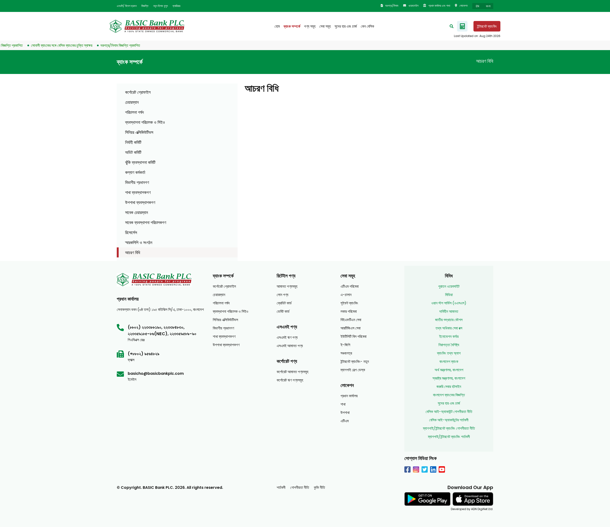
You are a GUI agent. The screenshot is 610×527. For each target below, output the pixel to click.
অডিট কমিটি (133, 152)
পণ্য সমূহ (309, 26)
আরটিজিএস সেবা (351, 328)
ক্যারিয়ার (176, 6)
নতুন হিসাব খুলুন (160, 6)
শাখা (343, 404)
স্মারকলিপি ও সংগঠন (138, 242)
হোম (277, 26)
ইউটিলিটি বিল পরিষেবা (353, 336)
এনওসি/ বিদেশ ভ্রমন (127, 6)
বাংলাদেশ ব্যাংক (448, 361)
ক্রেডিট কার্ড (284, 303)
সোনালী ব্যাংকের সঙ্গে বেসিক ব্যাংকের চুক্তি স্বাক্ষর (53, 45)
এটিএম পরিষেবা (350, 286)
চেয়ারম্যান (132, 102)
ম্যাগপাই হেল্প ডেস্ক (353, 370)
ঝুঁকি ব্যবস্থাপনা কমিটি (140, 162)
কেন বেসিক (367, 26)
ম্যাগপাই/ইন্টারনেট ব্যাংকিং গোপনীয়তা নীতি (449, 428)
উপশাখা (345, 412)
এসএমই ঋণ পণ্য (287, 337)
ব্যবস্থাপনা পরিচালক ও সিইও (145, 122)
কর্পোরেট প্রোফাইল (138, 92)
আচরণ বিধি (132, 253)
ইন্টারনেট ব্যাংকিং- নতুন (355, 361)
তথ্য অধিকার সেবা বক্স (449, 328)
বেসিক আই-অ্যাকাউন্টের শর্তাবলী (448, 420)
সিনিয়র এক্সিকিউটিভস (139, 132)
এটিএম (345, 421)
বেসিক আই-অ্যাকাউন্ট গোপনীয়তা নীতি (449, 411)
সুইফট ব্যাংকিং (349, 303)
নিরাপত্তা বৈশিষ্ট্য (448, 345)
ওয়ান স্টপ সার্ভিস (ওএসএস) (448, 303)
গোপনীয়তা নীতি (299, 487)
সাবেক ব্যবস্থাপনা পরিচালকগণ (145, 222)
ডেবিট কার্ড (283, 311)
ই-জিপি (345, 345)
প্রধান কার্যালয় (349, 396)
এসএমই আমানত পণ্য (290, 346)
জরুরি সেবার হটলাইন (449, 386)
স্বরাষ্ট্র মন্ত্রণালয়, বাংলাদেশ (448, 378)
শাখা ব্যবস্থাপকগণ (138, 192)
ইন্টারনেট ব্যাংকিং (487, 26)
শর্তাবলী (281, 487)
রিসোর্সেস (131, 232)
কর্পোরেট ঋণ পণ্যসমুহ (290, 380)
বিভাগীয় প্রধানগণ (137, 182)
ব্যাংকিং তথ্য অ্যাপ (449, 353)
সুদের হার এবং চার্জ (346, 26)
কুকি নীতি (319, 487)
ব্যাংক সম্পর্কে (292, 26)
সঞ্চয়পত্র (346, 353)
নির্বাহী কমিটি (133, 142)
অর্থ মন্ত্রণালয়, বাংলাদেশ (449, 370)
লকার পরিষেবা (349, 311)
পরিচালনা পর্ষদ (134, 112)
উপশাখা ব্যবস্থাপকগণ (140, 202)
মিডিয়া (449, 294)
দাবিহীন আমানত (448, 311)
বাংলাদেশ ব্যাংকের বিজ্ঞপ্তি (449, 395)
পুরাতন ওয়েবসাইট (448, 286)
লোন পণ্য (282, 294)
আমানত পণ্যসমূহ (287, 286)
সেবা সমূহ (325, 26)
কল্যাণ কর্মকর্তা (135, 172)
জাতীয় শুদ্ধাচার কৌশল (449, 320)
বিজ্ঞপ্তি (144, 6)
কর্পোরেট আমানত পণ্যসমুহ (292, 372)
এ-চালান (346, 294)
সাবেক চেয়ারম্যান (136, 212)
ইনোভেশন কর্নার (448, 336)
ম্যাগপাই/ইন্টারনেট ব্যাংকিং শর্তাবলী (449, 436)
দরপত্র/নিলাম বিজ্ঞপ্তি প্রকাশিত (112, 45)
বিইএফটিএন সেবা (351, 320)
